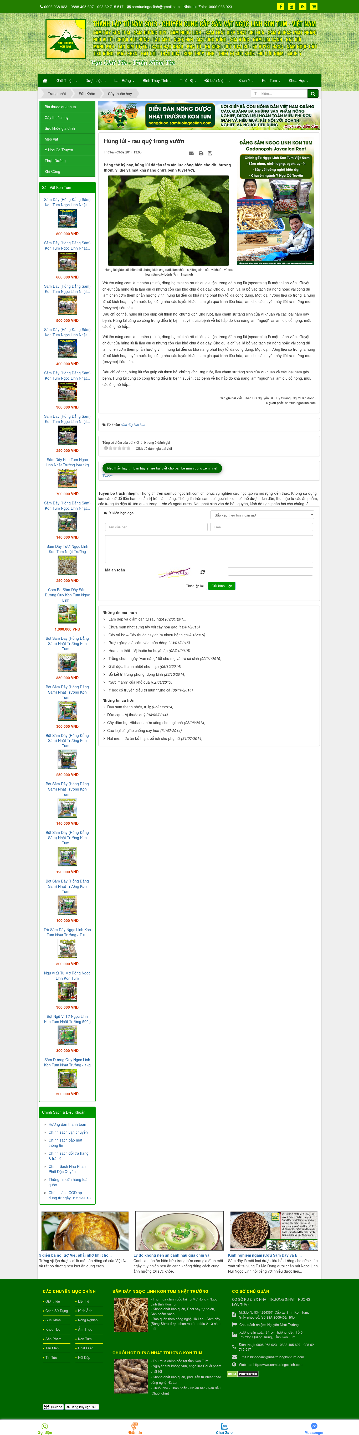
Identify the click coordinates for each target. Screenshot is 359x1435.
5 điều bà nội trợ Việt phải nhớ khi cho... (75, 1255)
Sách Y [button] (244, 80)
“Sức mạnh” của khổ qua (129, 682)
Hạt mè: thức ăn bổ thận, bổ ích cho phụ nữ (143, 738)
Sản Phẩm (53, 1338)
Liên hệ (83, 1301)
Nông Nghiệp (88, 1319)
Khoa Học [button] (297, 80)
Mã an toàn (115, 569)
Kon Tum (85, 1338)
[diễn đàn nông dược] (209, 114)
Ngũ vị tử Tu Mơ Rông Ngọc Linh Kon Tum (67, 975)
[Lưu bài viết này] (211, 153)
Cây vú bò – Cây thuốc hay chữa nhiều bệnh (146, 634)
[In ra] (201, 153)
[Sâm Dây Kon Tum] (276, 200)
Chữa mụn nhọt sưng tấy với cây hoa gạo (143, 626)
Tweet (107, 475)
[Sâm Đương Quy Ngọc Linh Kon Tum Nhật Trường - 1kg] (67, 1078)
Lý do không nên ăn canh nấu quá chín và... (173, 1255)
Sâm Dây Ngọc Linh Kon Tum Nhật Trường (160, 1291)
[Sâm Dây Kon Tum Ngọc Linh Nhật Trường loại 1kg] (67, 478)
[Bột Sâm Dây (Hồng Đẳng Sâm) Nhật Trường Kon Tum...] (67, 661)
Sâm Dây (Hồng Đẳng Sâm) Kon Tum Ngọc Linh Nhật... (67, 202)
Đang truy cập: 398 (84, 1407)
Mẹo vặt (51, 139)
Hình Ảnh (85, 1310)
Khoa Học (52, 1329)
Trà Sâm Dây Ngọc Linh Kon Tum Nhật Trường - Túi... (67, 932)
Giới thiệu (52, 1301)
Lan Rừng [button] (123, 80)
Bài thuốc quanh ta (60, 106)
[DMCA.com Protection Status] (243, 1373)
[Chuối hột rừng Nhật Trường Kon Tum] (131, 1376)
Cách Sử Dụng (56, 1310)
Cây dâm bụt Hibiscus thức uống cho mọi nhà (145, 722)
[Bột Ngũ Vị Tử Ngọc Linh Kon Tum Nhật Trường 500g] (67, 1034)
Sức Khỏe (53, 1319)
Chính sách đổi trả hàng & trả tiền (69, 1155)
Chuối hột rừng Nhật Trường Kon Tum (157, 1353)
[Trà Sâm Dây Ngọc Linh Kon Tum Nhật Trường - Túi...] (67, 948)
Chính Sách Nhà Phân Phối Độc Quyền (67, 1169)
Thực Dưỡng (55, 160)
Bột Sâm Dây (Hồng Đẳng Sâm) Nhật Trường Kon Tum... (67, 643)
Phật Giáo (85, 1347)
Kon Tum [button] (270, 80)
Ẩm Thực (85, 1329)
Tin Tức (51, 1357)
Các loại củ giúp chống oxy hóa (133, 730)
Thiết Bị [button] (187, 80)
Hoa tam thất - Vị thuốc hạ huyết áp (138, 650)
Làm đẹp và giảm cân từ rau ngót (136, 619)
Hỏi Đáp (84, 1357)
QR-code (55, 1407)
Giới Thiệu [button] (66, 80)
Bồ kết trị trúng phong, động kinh (136, 674)
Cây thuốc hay (57, 117)
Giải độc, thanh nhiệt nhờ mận (134, 666)
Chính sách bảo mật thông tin (65, 1142)
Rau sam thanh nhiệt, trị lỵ (129, 706)
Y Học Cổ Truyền (59, 149)
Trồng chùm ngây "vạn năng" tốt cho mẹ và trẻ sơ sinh (154, 658)
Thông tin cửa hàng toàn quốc (69, 1182)
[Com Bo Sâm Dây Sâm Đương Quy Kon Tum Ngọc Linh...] (67, 613)
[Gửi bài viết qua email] (192, 153)
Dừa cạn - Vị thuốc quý (126, 714)
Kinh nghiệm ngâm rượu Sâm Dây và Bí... (265, 1255)
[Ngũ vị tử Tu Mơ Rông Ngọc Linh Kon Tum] (67, 991)
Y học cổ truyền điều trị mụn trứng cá (139, 690)
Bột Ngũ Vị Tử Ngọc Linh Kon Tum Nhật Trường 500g (67, 1019)
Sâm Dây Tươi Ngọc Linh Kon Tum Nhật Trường (67, 549)
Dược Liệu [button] (94, 80)
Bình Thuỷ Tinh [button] (156, 80)
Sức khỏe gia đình (60, 128)
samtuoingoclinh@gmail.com (156, 6)
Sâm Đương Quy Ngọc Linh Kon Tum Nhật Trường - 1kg (67, 1062)
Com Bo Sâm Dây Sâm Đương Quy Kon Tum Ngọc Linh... (67, 595)
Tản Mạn (52, 1347)
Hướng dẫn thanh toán (67, 1124)
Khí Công (52, 171)
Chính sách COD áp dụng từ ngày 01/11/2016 (70, 1195)
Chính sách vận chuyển (68, 1132)
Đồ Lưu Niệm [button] (216, 80)
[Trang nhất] (45, 80)
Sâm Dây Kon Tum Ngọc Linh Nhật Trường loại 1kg (67, 462)
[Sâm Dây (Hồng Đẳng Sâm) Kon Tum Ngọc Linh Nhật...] (67, 217)
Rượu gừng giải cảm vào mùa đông (138, 642)
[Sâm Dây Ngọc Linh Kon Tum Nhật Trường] (131, 1315)
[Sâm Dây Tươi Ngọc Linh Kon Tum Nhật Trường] (67, 564)
